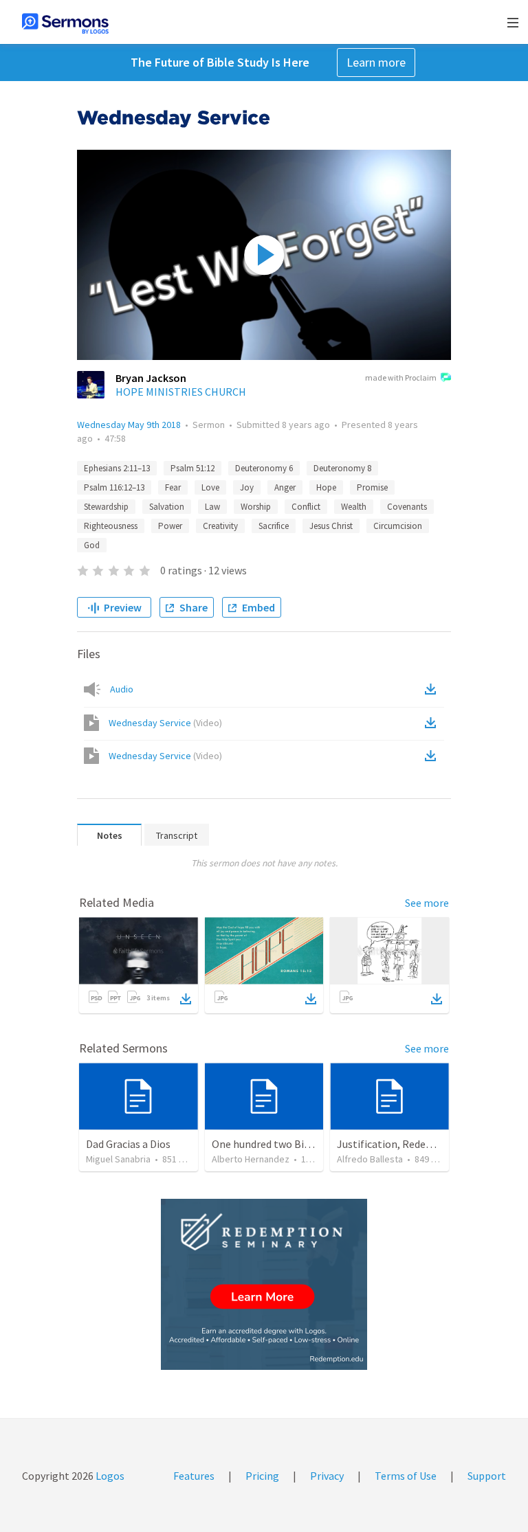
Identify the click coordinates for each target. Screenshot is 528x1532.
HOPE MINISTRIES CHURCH (181, 391)
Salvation (166, 506)
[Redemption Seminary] (264, 1284)
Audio (121, 689)
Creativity (220, 526)
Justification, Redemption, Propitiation (431, 1144)
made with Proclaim (401, 377)
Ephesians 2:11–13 (117, 468)
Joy (247, 487)
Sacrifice (273, 526)
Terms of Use (406, 1476)
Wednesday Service (165, 723)
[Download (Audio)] (433, 689)
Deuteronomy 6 (264, 468)
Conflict (306, 506)
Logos (109, 1476)
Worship (256, 506)
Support (487, 1476)
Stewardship (106, 506)
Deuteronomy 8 (342, 468)
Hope (326, 487)
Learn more (376, 62)
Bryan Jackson (151, 378)
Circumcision (397, 526)
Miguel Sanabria (118, 1159)
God (92, 545)
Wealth (353, 506)
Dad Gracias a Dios (128, 1144)
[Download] (185, 999)
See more (427, 903)
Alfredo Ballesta (370, 1159)
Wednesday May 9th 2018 (129, 424)
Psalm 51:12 (192, 468)
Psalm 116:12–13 (114, 487)
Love (210, 487)
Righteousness (111, 526)
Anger (285, 487)
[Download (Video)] (433, 722)
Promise (372, 487)
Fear (173, 487)
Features (193, 1476)
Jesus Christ (331, 526)
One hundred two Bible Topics (282, 1144)
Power (170, 526)
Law (212, 506)
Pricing (262, 1476)
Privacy (327, 1476)
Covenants (407, 506)
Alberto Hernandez (250, 1159)
